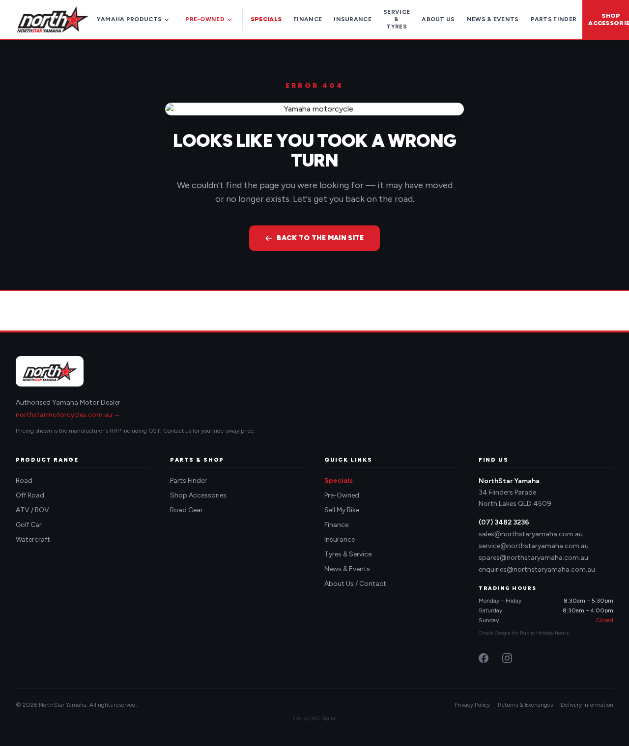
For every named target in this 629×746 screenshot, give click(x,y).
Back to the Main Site (320, 238)
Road (24, 480)
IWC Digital (323, 718)
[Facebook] (483, 658)
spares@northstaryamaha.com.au (533, 557)
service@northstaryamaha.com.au (534, 546)
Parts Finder (554, 19)
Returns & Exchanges (525, 704)
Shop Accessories (198, 495)
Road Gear (186, 510)
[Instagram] (507, 658)
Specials (266, 19)
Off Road (30, 495)
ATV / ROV (32, 510)
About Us (438, 19)
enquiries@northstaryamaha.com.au (537, 569)
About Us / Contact (355, 584)
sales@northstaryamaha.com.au (531, 534)
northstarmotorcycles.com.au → (68, 415)
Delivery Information (587, 704)
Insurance (353, 19)
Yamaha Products (129, 19)
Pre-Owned (205, 19)
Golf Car (29, 525)
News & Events (493, 19)
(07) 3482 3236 (504, 522)
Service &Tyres (396, 19)
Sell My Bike (341, 510)
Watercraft (33, 539)
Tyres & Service (348, 554)
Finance (307, 19)
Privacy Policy (472, 704)
